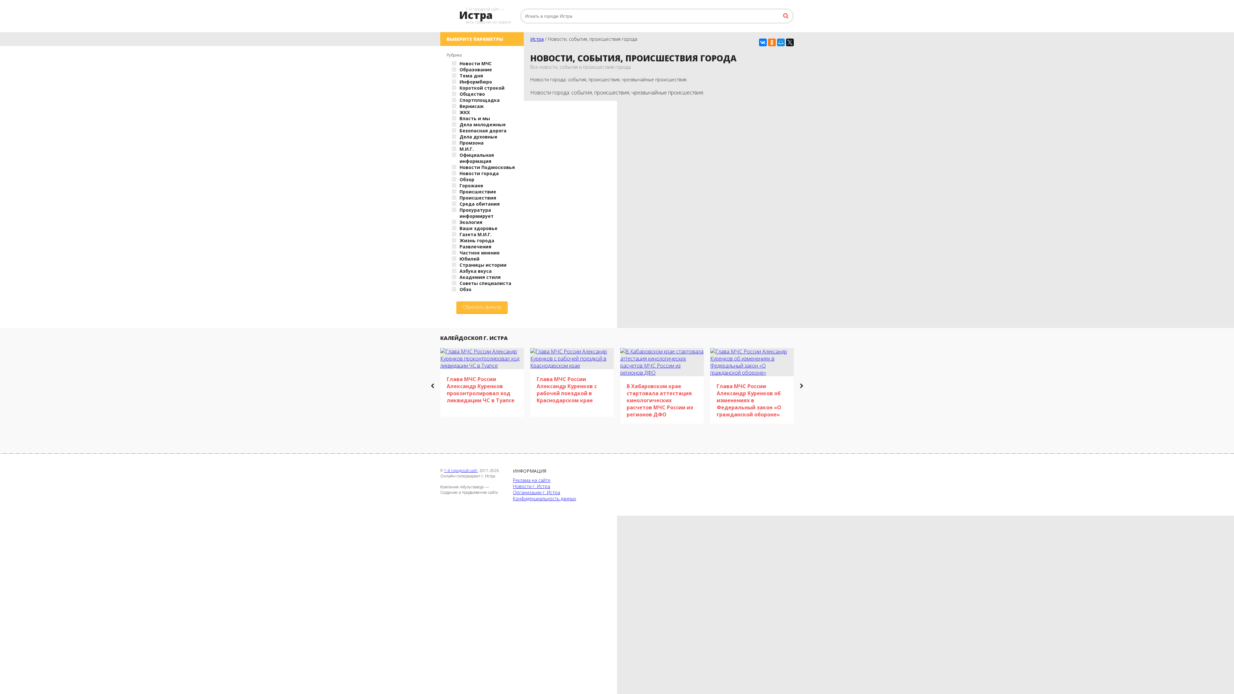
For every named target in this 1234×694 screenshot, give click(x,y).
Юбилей (469, 259)
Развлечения (475, 247)
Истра (537, 39)
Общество (472, 94)
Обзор (467, 179)
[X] (790, 42)
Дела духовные (478, 137)
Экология (471, 222)
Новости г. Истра (531, 486)
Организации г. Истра (536, 492)
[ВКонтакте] (763, 42)
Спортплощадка (480, 100)
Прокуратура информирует (477, 213)
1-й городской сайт (461, 470)
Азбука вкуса (476, 271)
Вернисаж (472, 106)
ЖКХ (465, 112)
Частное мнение (480, 253)
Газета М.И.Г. (476, 234)
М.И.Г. (467, 149)
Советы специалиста (485, 283)
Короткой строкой (482, 88)
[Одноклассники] (772, 42)
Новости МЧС (476, 63)
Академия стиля (480, 277)
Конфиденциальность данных (544, 498)
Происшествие (478, 192)
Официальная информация (477, 158)
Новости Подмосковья (487, 167)
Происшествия (478, 198)
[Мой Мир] (781, 42)
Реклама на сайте (531, 480)
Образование (476, 70)
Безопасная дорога (483, 131)
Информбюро (476, 82)
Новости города (479, 173)
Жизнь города (477, 240)
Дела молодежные (483, 124)
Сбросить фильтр (482, 307)
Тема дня (471, 76)
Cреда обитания (480, 204)
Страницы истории (483, 265)
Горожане (471, 185)
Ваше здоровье (478, 228)
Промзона (472, 143)
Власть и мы (475, 118)
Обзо (465, 289)
